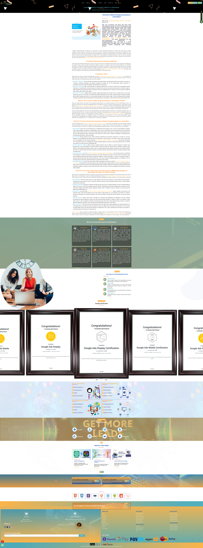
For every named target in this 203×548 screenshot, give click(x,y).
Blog (105, 2)
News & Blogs (105, 516)
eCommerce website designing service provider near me (118, 176)
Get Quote (97, 480)
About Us (88, 2)
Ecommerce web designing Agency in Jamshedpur (114, 113)
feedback (104, 518)
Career (104, 527)
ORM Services (84, 249)
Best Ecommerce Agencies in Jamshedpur (113, 69)
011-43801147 (27, 519)
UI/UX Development (124, 249)
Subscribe (81, 535)
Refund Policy (105, 522)
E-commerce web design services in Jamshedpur (114, 213)
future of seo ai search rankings (120, 461)
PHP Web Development (173, 513)
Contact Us (110, 2)
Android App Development (110, 384)
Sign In (116, 2)
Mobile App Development (104, 249)
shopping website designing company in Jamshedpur (111, 76)
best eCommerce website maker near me (94, 57)
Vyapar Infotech (75, 212)
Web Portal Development (174, 516)
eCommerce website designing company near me (95, 123)
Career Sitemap (105, 533)
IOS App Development (78, 384)
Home (83, 2)
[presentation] (97, 379)
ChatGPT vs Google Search (79, 461)
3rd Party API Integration (173, 519)
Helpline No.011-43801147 (192, 2)
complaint (104, 521)
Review (104, 531)
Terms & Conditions (106, 524)
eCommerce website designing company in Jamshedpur (90, 105)
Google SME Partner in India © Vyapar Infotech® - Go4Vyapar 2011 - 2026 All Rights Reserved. (101, 546)
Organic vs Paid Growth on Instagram (99, 462)
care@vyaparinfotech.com (27, 521)
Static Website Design (139, 519)
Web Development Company (174, 521)
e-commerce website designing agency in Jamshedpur (100, 191)
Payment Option (105, 528)
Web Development (104, 227)
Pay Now (200, 2)
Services (94, 2)
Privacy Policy (105, 519)
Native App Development (174, 528)
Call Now (127, 505)
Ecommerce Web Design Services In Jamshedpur (120, 20)
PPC (137, 531)
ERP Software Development (80, 400)
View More (76, 466)
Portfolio (100, 2)
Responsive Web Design (140, 516)
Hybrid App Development (174, 529)
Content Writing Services (140, 528)
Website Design (84, 227)
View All (101, 471)
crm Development (107, 400)
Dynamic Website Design (140, 518)
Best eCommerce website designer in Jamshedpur (107, 140)
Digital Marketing (124, 227)
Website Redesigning (139, 521)
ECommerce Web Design (140, 513)
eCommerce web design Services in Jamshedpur (116, 38)
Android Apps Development (174, 526)
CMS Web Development (173, 518)
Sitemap (104, 530)
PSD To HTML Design (139, 522)
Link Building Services (139, 529)
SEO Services (138, 526)
